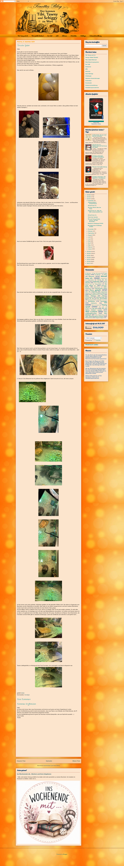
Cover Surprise (98, 282)
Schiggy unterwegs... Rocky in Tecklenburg (98, 156)
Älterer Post (76, 761)
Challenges (83, 36)
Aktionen (64, 36)
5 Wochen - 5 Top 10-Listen (93, 273)
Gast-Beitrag (97, 286)
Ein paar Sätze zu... (96, 284)
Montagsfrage (100, 297)
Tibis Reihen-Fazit (100, 315)
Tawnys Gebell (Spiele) (91, 57)
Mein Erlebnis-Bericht (100, 293)
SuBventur (94, 303)
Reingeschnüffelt (92, 299)
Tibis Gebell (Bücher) (37, 36)
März (89, 245)
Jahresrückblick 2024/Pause (92, 203)
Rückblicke (91, 301)
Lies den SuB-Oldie (91, 291)
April (89, 243)
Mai (89, 241)
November (91, 229)
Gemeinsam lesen (101, 288)
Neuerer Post (21, 761)
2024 (89, 198)
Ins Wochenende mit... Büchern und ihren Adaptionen (34, 774)
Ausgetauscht (104, 278)
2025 (89, 196)
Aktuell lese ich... (92, 205)
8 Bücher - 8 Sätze (101, 274)
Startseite (49, 761)
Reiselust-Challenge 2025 (95, 223)
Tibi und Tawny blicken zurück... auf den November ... (94, 220)
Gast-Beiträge (89, 73)
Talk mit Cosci (95, 305)
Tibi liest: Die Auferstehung (99, 166)
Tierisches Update (93, 217)
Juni (89, 239)
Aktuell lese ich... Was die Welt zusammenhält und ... (95, 212)
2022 (89, 253)
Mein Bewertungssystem (92, 62)
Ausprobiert (91, 279)
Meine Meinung (90, 295)
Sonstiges (27, 694)
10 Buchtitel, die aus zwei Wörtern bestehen (99, 135)
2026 (89, 195)
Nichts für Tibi (89, 298)
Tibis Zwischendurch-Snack (94, 316)
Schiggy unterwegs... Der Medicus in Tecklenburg (99, 177)
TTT (105, 303)
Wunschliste (88, 317)
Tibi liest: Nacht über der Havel (94, 208)
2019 (89, 259)
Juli (89, 237)
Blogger (65, 854)
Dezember (91, 200)
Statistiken (74, 36)
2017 (89, 263)
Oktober (90, 231)
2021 (89, 255)
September (91, 233)
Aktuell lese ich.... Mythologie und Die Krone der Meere (99, 146)
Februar (90, 247)
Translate (97, 340)
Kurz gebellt (95, 290)
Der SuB (49, 36)
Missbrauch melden (91, 344)
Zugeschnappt (100, 317)
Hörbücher (88, 66)
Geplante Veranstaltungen (92, 78)
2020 (89, 257)
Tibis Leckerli (91, 312)
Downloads (88, 83)
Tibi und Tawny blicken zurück (96, 309)
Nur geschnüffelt (102, 298)
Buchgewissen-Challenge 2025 (95, 226)
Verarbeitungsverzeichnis (92, 87)
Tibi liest (95, 308)
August (90, 235)
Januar (90, 249)
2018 (89, 261)
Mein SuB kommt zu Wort (96, 294)
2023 (89, 251)
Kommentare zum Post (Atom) (52, 765)
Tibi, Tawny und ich (23, 36)
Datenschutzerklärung (95, 36)
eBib (57, 36)
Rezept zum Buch (102, 299)
